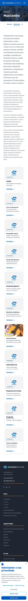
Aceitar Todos (14, 598)
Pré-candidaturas (8, 532)
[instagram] (9, 487)
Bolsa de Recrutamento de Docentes (14, 529)
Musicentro (17, 24)
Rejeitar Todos (14, 594)
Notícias (6, 537)
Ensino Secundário (9, 510)
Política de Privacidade (8, 585)
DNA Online (7, 540)
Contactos (6, 545)
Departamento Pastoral (10, 516)
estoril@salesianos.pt (9, 481)
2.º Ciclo (6, 505)
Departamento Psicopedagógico (12, 513)
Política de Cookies (19, 585)
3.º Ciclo (6, 507)
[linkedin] (6, 487)
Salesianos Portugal (9, 559)
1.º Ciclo (6, 502)
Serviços (6, 543)
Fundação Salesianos (10, 561)
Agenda (6, 534)
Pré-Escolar (7, 499)
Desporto (9, 24)
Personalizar (13, 589)
